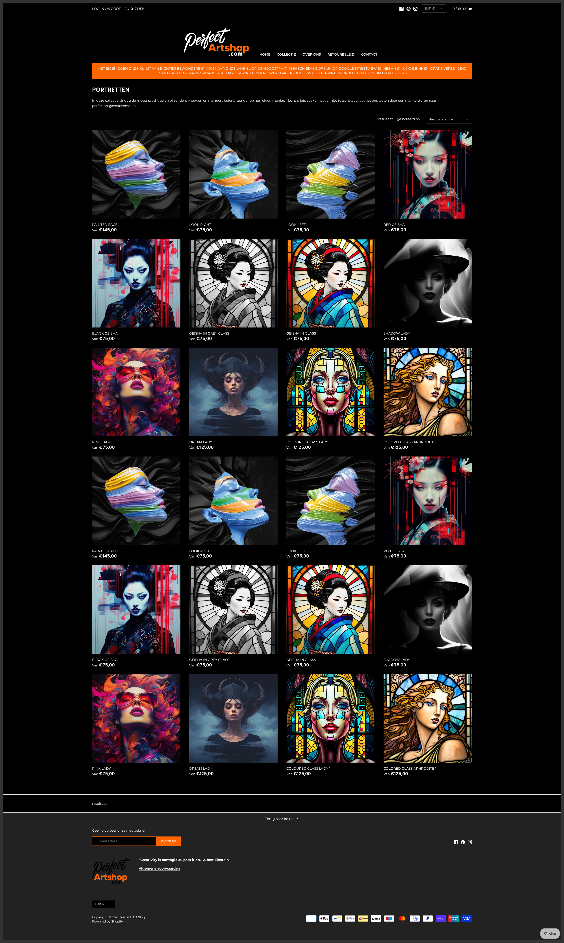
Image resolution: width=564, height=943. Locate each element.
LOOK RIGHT (200, 225)
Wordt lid (117, 9)
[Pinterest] (408, 8)
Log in (98, 9)
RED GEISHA (394, 225)
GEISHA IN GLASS (301, 333)
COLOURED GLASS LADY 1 (308, 442)
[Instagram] (415, 8)
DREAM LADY (200, 442)
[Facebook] (401, 8)
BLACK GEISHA (105, 333)
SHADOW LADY (397, 333)
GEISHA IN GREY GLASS (209, 333)
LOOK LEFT (296, 225)
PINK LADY (101, 442)
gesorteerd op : (409, 119)
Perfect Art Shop (133, 917)
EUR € (430, 8)
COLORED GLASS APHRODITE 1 (410, 442)
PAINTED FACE (104, 225)
